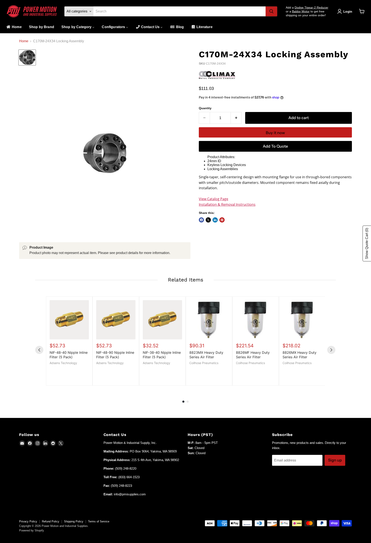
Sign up (335, 460)
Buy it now (275, 132)
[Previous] (39, 350)
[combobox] (179, 11)
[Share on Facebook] (201, 219)
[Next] (331, 350)
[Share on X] (208, 219)
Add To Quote (275, 146)
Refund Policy (50, 521)
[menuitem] (13, 27)
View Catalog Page (213, 199)
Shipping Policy (73, 521)
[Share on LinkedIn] (215, 219)
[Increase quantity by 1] (236, 118)
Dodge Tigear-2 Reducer (311, 7)
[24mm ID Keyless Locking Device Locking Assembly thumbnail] (27, 57)
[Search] (271, 11)
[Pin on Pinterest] (222, 219)
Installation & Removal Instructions (227, 204)
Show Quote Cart (367, 243)
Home (23, 41)
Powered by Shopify (31, 530)
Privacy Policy (28, 521)
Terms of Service (98, 521)
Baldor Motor (301, 11)
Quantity (205, 108)
